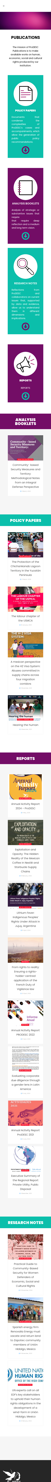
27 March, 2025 (26, 579)
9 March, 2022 (26, 491)
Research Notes (25, 1385)
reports (25, 962)
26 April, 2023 (26, 993)
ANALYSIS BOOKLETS (25, 203)
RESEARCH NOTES (25, 283)
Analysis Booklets (25, 459)
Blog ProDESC (25, 844)
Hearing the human (25, 725)
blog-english (25, 556)
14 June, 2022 (26, 1139)
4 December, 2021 (26, 729)
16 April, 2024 (26, 930)
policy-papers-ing (25, 611)
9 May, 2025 (26, 813)
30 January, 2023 (26, 625)
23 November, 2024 (26, 1290)
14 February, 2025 (26, 876)
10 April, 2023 (26, 1039)
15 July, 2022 (26, 1093)
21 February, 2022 (26, 1421)
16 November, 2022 (26, 1353)
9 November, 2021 (26, 688)
